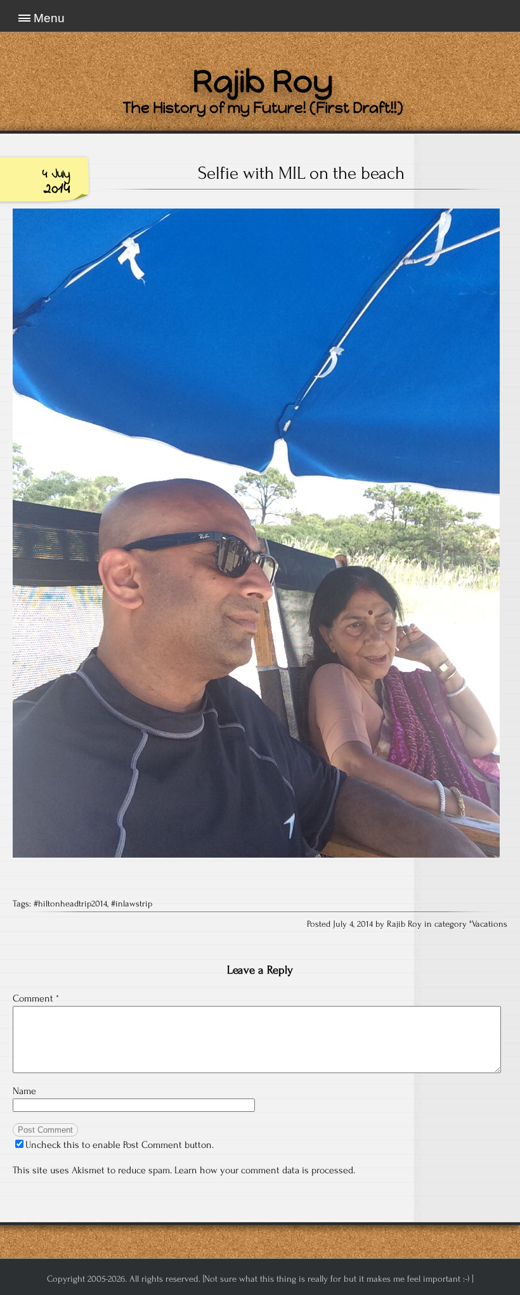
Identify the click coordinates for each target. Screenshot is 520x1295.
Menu (49, 18)
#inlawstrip (131, 904)
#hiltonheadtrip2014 (70, 904)
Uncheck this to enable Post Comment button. (119, 1144)
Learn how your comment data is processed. (264, 1170)
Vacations (489, 924)
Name (24, 1091)
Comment (36, 998)
